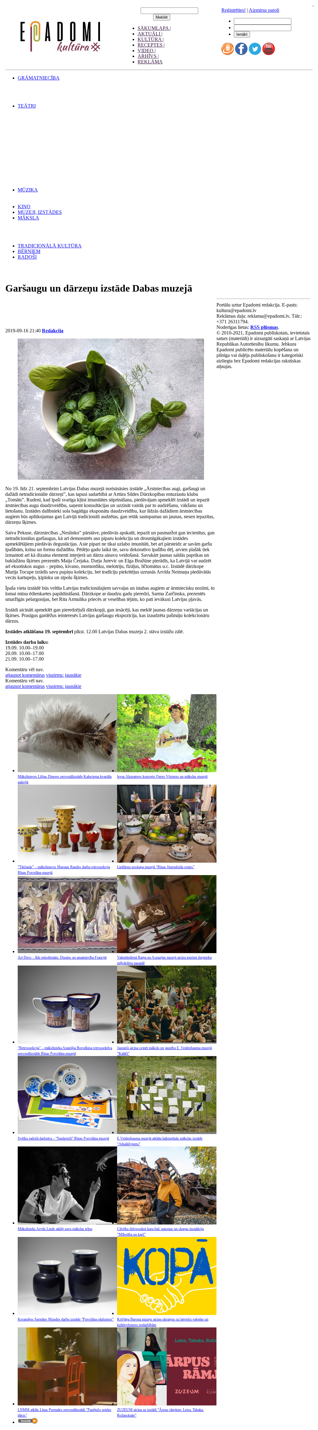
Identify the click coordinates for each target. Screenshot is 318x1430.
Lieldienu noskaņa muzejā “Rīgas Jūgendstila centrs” (155, 867)
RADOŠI (27, 257)
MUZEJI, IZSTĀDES (40, 212)
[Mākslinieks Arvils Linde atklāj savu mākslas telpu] (67, 1222)
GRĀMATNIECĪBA (39, 78)
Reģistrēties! (233, 10)
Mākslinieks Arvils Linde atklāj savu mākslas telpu (55, 1229)
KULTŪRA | (151, 39)
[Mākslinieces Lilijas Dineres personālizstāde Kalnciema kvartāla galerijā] (67, 770)
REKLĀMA (150, 61)
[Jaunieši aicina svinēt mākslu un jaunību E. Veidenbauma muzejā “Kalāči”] (166, 1042)
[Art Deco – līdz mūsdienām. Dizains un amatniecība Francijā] (67, 951)
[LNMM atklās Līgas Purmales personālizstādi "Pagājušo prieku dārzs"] (67, 1403)
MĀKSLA (28, 217)
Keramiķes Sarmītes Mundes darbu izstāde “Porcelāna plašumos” (66, 1319)
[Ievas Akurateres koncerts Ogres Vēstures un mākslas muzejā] (166, 770)
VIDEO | (147, 50)
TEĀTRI (27, 105)
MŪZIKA (28, 189)
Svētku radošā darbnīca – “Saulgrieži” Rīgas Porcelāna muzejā (63, 1138)
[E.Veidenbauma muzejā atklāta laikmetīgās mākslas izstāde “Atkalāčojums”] (166, 1132)
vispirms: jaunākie (63, 675)
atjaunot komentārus (25, 675)
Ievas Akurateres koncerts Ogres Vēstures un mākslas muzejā (162, 776)
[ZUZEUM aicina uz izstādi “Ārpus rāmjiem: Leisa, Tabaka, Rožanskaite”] (166, 1403)
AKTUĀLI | (150, 33)
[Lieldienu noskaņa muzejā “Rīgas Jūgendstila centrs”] (166, 861)
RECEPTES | (151, 45)
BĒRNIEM (29, 251)
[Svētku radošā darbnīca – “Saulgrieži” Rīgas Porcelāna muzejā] (67, 1132)
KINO (24, 206)
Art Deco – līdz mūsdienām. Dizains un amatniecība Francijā (62, 957)
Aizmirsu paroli (264, 10)
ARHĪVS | (148, 56)
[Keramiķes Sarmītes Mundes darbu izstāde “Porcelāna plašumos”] (67, 1313)
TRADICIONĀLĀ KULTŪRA (50, 245)
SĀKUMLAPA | (154, 28)
